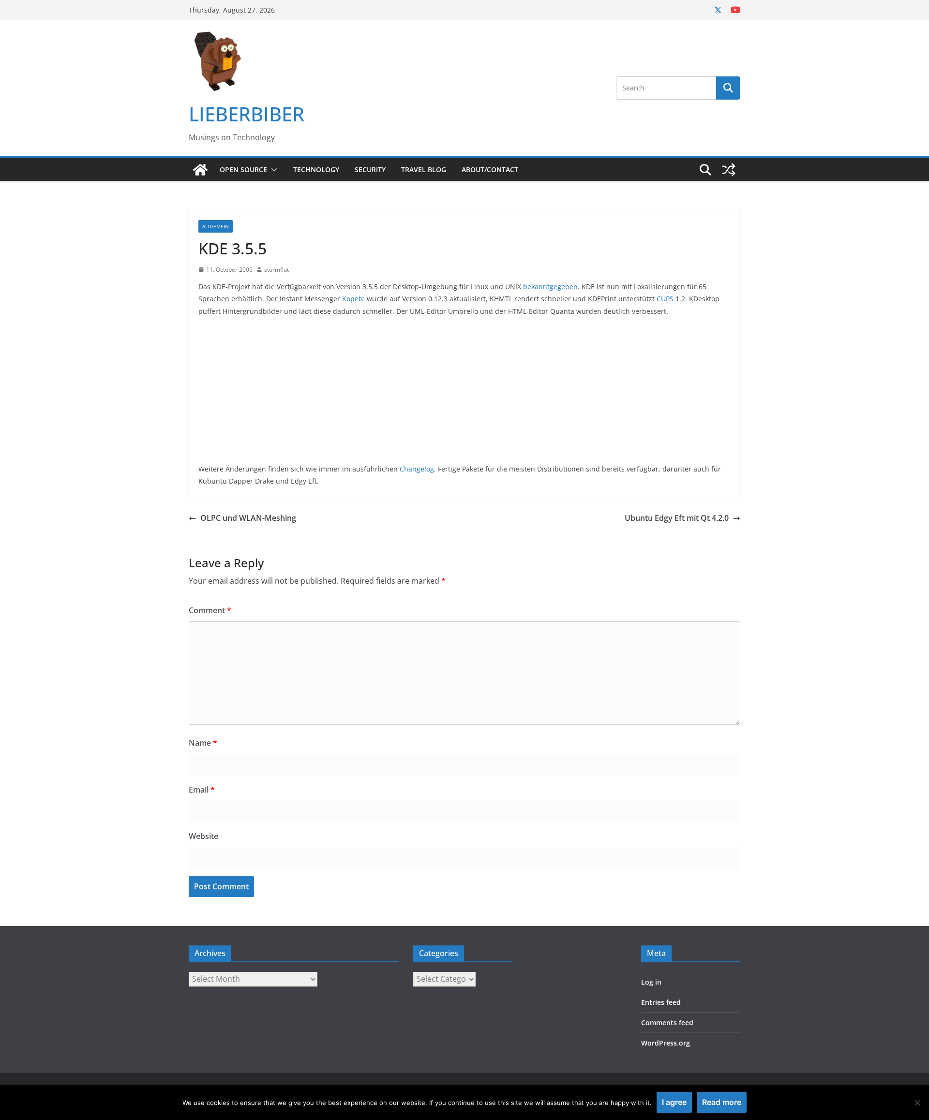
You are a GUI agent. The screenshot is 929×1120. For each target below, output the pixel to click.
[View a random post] (728, 169)
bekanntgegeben (550, 286)
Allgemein (215, 226)
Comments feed (667, 1022)
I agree (674, 1102)
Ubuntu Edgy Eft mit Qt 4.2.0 (677, 518)
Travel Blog (423, 169)
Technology (316, 169)
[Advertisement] (464, 395)
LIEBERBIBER (246, 114)
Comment (210, 610)
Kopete (353, 298)
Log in (651, 982)
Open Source (243, 169)
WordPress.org (665, 1042)
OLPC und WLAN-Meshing (248, 518)
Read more (721, 1102)
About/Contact (490, 169)
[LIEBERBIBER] (200, 169)
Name (203, 742)
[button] (272, 170)
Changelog (417, 468)
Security (370, 169)
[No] (917, 1102)
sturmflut (276, 269)
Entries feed (661, 1002)
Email (202, 789)
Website (203, 836)
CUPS (665, 298)
